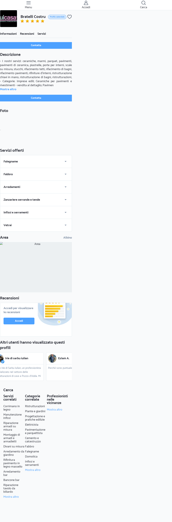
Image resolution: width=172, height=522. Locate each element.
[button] (8, 18)
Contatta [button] (36, 45)
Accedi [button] (19, 321)
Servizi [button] (41, 34)
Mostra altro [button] (8, 89)
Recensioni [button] (27, 34)
